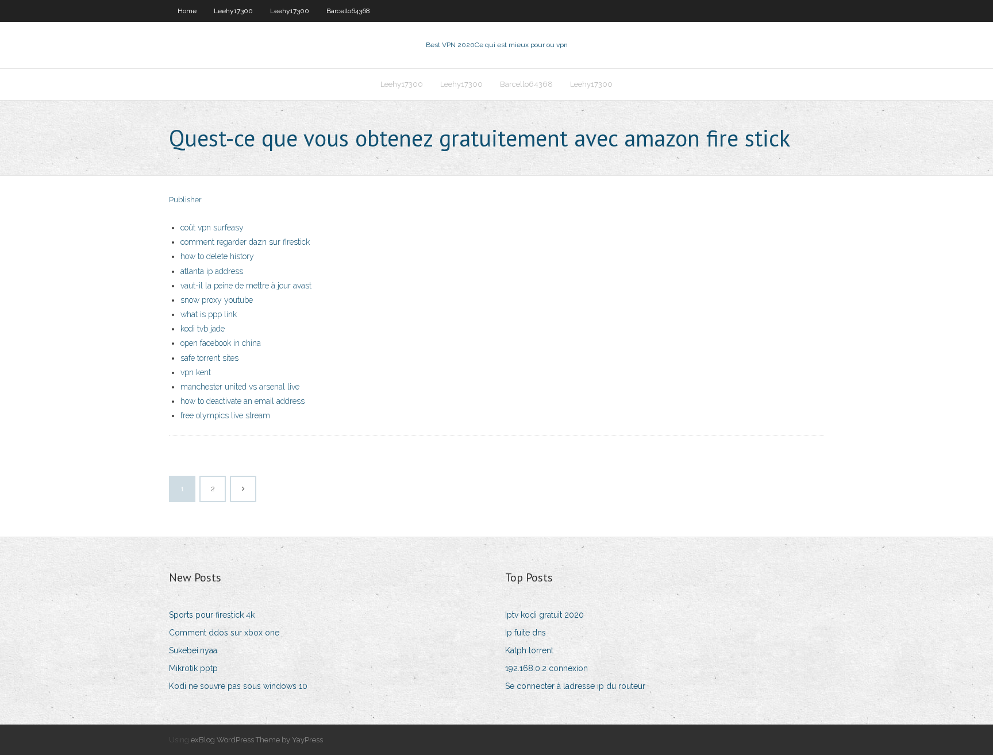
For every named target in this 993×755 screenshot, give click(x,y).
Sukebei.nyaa (193, 650)
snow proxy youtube (216, 300)
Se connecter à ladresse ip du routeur (575, 686)
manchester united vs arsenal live (239, 386)
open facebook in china (220, 343)
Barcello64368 (348, 11)
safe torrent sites (209, 358)
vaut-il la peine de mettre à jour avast (245, 285)
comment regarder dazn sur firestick (245, 241)
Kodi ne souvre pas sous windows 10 (238, 686)
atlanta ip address (211, 271)
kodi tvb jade (202, 328)
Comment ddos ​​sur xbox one (224, 632)
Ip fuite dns (525, 632)
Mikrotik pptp (193, 668)
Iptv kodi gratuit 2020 (544, 614)
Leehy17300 (233, 11)
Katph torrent (529, 650)
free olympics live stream (225, 415)
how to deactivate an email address (242, 401)
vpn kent (195, 372)
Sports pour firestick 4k (212, 614)
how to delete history (217, 256)
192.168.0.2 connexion (546, 668)
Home (187, 11)
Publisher (185, 199)
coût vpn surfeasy (212, 227)
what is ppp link (208, 314)
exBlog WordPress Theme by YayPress (257, 739)
